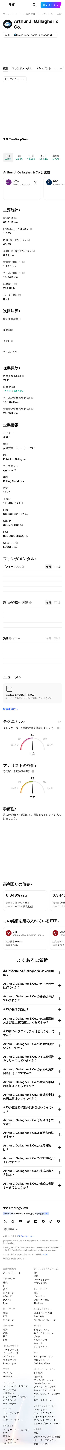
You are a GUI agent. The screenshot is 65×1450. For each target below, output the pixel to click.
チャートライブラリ (44, 1413)
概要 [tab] (5, 68)
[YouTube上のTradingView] (20, 1221)
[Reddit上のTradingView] (58, 1221)
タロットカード (41, 1359)
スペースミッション (44, 1333)
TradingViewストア (43, 1356)
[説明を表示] (15, 218)
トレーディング (11, 1413)
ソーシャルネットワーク (15, 1386)
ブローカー (39, 1296)
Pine (5, 1303)
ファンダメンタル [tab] (22, 68)
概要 (36, 1292)
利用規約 (38, 1373)
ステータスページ (42, 1400)
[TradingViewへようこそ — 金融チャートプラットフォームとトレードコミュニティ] (16, 139)
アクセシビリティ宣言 (45, 1386)
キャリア (38, 1343)
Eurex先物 (39, 1316)
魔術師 (6, 1436)
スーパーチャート (12, 1272)
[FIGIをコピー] (27, 536)
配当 (5, 1336)
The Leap (39, 1303)
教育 (5, 1416)
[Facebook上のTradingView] (13, 1221)
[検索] (34, 5)
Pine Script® (9, 1363)
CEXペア (7, 1296)
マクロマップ (9, 1359)
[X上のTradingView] (5, 1221)
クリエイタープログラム (15, 1396)
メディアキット (41, 1346)
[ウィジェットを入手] (59, 721)
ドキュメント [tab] (43, 68)
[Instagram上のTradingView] (28, 1221)
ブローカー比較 (41, 1299)
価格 (36, 1276)
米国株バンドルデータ (45, 1319)
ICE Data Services (25, 1236)
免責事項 (38, 1376)
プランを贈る (40, 1283)
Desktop (7, 1376)
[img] (51, 35)
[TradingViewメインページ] (15, 1208)
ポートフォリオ (11, 1349)
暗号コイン (8, 1292)
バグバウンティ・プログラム (47, 1395)
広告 (36, 1433)
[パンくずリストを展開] (20, 14)
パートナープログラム (45, 1440)
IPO (5, 1339)
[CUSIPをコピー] (21, 525)
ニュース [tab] (60, 68)
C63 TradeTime (42, 1363)
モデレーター (9, 1403)
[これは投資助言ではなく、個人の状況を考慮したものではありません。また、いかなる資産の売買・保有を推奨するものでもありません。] (58, 728)
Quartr (44, 1254)
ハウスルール (9, 1400)
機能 (36, 1272)
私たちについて (41, 1329)
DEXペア (7, 1299)
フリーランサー (11, 1439)
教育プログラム (41, 1443)
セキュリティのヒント (45, 1390)
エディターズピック (13, 1420)
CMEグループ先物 (43, 1312)
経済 (5, 1329)
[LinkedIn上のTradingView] (35, 1221)
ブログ (37, 1336)
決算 (5, 1333)
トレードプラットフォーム (47, 1423)
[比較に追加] (35, 182)
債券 (5, 1289)
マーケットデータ (42, 1279)
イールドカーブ (11, 1353)
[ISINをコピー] (26, 514)
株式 (5, 1282)
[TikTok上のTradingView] (51, 1221)
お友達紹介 (8, 1393)
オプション (8, 1356)
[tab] (48, 566)
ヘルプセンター (41, 1339)
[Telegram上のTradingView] (43, 1221)
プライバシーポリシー (45, 1380)
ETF (5, 1286)
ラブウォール (9, 1389)
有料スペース (9, 1443)
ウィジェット (40, 1409)
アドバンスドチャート (45, 1420)
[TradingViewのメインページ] (12, 5)
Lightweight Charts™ (44, 1416)
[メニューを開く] (4, 5)
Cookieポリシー (42, 1383)
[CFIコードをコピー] (15, 547)
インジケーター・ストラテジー (16, 1431)
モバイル (7, 1373)
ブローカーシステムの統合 (47, 1436)
